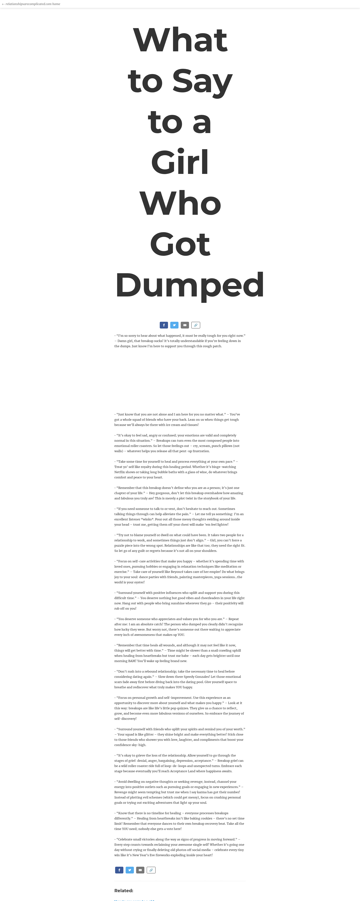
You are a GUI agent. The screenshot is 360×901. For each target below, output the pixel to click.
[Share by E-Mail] (185, 325)
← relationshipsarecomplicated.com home (31, 4)
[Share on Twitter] (174, 325)
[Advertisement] (180, 380)
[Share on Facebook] (164, 325)
